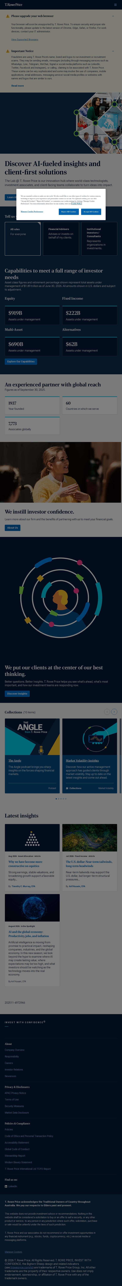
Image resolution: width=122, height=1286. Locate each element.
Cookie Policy (77, 204)
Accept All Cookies (91, 212)
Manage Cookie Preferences (32, 211)
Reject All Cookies (68, 212)
